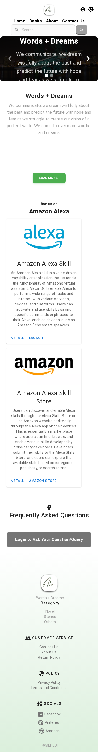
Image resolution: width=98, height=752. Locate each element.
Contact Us (49, 647)
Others (50, 622)
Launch (36, 338)
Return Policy (49, 657)
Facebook (52, 714)
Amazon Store (42, 481)
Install (17, 338)
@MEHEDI (50, 745)
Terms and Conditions (49, 688)
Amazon (52, 731)
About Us (49, 652)
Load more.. (49, 178)
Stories (50, 617)
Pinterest (52, 722)
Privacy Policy (49, 682)
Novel (50, 611)
